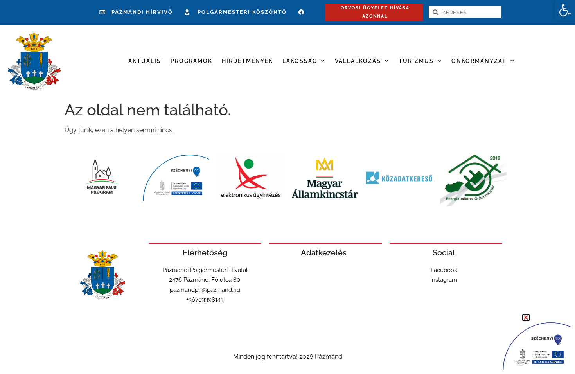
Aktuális (144, 61)
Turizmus (416, 61)
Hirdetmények (247, 61)
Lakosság (299, 61)
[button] (565, 10)
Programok (191, 61)
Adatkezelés (324, 252)
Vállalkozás (358, 61)
